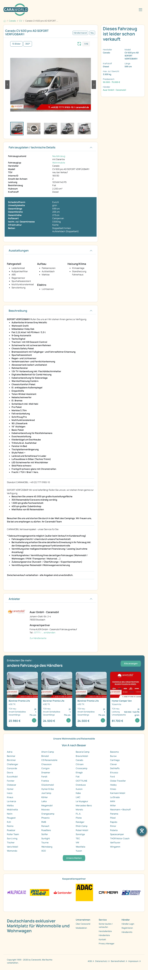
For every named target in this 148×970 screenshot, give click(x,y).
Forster (10, 780)
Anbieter (14, 599)
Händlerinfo (127, 932)
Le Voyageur (82, 801)
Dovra (10, 772)
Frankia (45, 780)
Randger (80, 821)
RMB (43, 821)
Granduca (81, 784)
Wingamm (115, 846)
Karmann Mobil (117, 793)
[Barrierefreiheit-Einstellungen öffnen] (142, 830)
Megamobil (47, 805)
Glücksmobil (47, 784)
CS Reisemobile (49, 760)
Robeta (114, 830)
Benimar (11, 756)
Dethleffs (115, 768)
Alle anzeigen (131, 663)
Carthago (115, 760)
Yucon (79, 850)
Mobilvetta (12, 809)
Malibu (10, 805)
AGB (90, 961)
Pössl (113, 817)
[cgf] (131, 892)
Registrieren (127, 927)
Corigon (45, 768)
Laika (44, 801)
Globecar (11, 784)
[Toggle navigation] (140, 10)
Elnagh (79, 772)
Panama (114, 813)
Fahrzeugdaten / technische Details (32, 147)
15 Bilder (16, 43)
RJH (9, 821)
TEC (78, 838)
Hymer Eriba (47, 789)
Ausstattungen (19, 250)
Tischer (11, 842)
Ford (112, 776)
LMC (78, 797)
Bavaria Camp (82, 751)
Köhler (44, 797)
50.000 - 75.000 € (111, 82)
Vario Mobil (12, 846)
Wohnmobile (58, 162)
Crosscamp (81, 768)
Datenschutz (101, 961)
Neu (92, 33)
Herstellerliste (105, 931)
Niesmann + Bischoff (120, 809)
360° (27, 43)
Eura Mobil (12, 776)
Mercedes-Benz (84, 805)
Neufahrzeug (58, 156)
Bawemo (114, 751)
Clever (113, 764)
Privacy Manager (106, 943)
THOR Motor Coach (120, 838)
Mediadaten (81, 927)
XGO (43, 850)
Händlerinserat (80, 33)
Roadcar (11, 830)
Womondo (12, 850)
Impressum (133, 961)
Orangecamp (47, 813)
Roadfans (46, 830)
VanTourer (115, 842)
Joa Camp (46, 793)
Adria (9, 751)
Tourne (45, 842)
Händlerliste (104, 935)
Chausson (46, 764)
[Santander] (62, 892)
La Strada (115, 797)
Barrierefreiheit (118, 961)
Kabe (78, 793)
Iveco (9, 793)
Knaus (10, 797)
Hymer (10, 789)
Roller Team (13, 834)
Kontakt (102, 939)
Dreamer (45, 772)
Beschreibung (18, 311)
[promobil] (39, 892)
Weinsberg (46, 846)
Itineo (113, 789)
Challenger (12, 764)
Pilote (79, 817)
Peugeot (11, 817)
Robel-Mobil (82, 830)
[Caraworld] (15, 9)
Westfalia (80, 846)
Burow (113, 756)
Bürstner (11, 760)
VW (77, 842)
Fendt (44, 776)
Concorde (12, 768)
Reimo (10, 826)
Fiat (77, 776)
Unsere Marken (74, 858)
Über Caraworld (83, 923)
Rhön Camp (81, 826)
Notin (9, 813)
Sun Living (12, 838)
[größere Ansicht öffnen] (79, 43)
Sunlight (45, 838)
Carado (79, 760)
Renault (45, 826)
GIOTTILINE (81, 780)
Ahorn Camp (47, 751)
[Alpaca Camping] (16, 892)
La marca (11, 801)
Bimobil (45, 756)
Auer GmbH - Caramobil (114, 90)
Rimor (113, 826)
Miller (113, 805)
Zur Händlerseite (38, 638)
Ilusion (79, 789)
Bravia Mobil (82, 756)
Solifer (44, 834)
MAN (112, 801)
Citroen (80, 764)
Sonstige (80, 834)
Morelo (79, 809)
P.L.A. (78, 813)
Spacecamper (117, 834)
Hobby (113, 784)
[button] (7, 84)
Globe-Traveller (118, 780)
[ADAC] (84, 892)
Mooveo (45, 809)
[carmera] (108, 892)
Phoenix (45, 817)
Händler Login (128, 923)
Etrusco (114, 772)
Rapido (113, 821)
